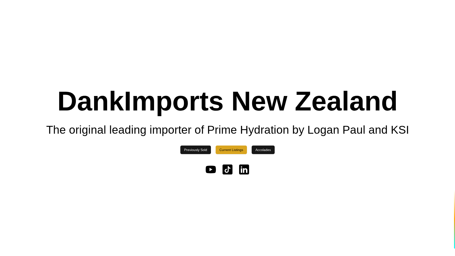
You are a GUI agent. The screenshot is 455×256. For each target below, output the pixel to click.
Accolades (263, 150)
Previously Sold (195, 150)
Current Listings (231, 150)
